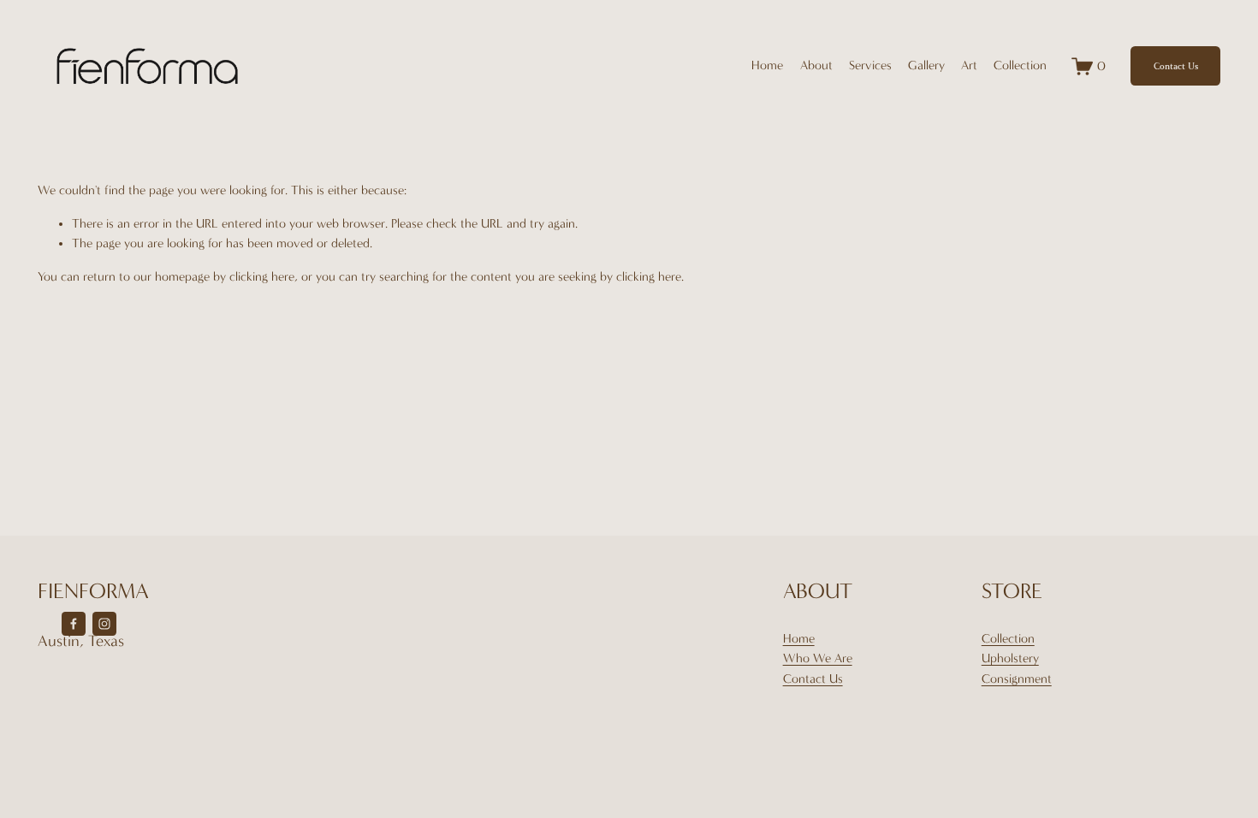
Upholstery (1010, 658)
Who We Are (817, 658)
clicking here (261, 277)
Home (767, 65)
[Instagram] (104, 624)
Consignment (1017, 679)
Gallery (926, 65)
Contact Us (1176, 66)
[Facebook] (74, 624)
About (816, 65)
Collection (1008, 638)
